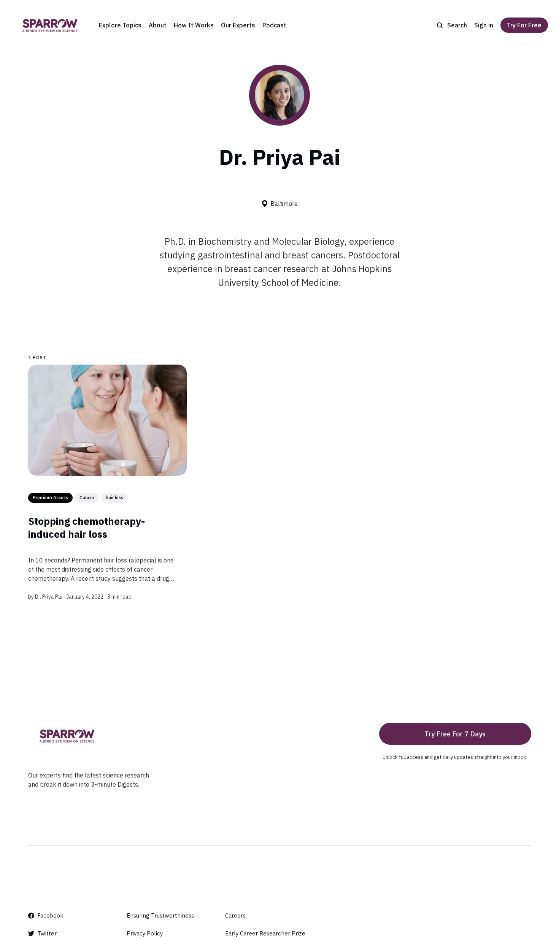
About (158, 25)
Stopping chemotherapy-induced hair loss (86, 527)
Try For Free (524, 25)
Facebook (50, 915)
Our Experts (238, 25)
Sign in (483, 25)
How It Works (194, 25)
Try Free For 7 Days (455, 734)
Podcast (274, 25)
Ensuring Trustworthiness (160, 915)
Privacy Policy (145, 933)
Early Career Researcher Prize (265, 933)
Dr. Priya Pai (48, 596)
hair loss (114, 497)
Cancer (86, 497)
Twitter (47, 933)
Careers (235, 915)
